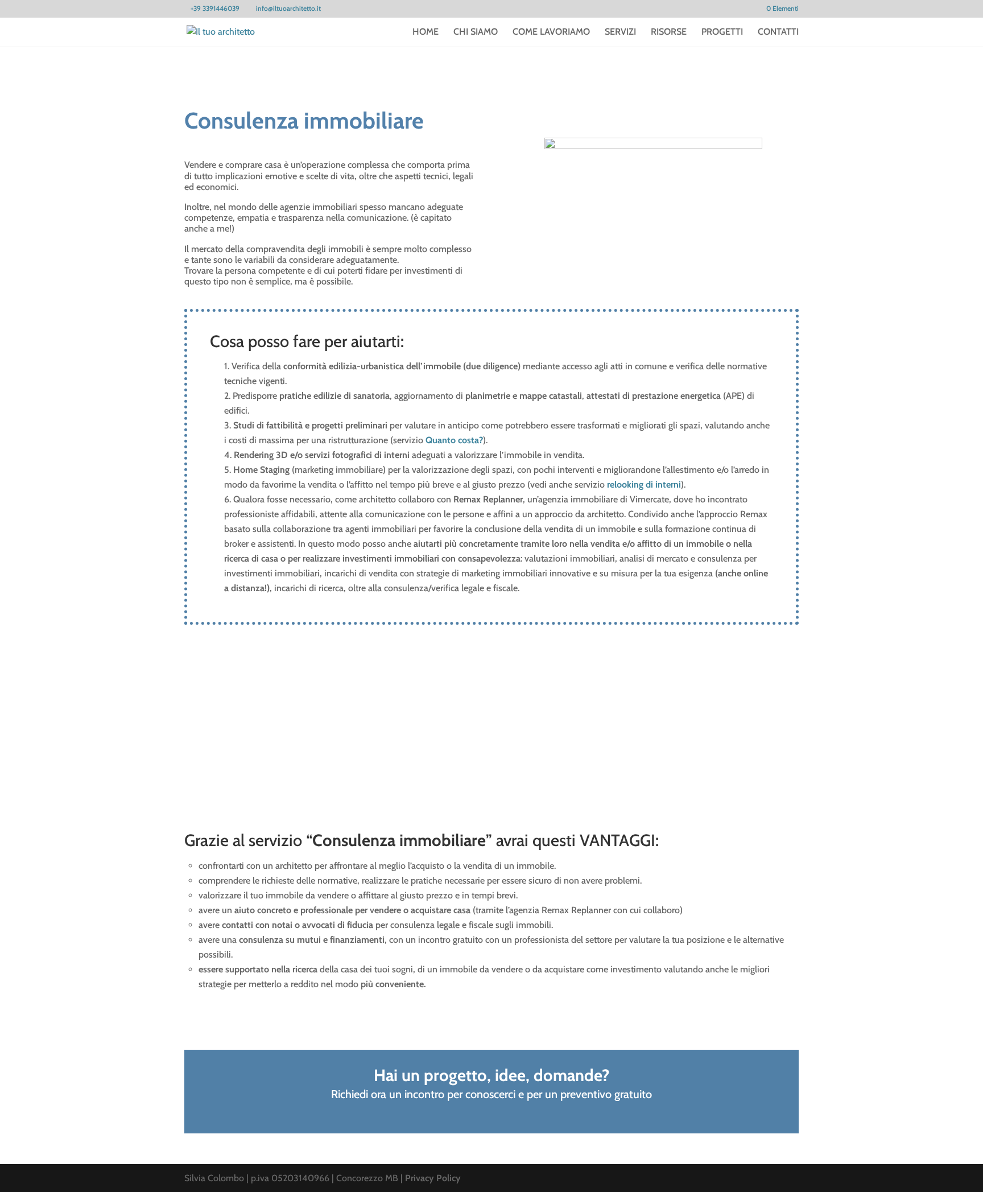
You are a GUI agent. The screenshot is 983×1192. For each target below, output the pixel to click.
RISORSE (669, 32)
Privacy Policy (433, 1178)
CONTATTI (778, 32)
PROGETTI (722, 32)
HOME (425, 32)
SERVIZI (620, 32)
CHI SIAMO (475, 32)
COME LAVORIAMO (551, 32)
